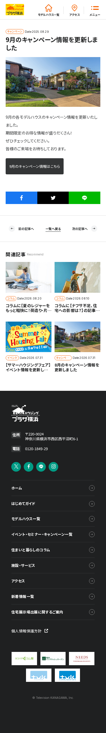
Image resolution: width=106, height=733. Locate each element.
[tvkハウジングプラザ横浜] (40, 413)
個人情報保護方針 (26, 631)
